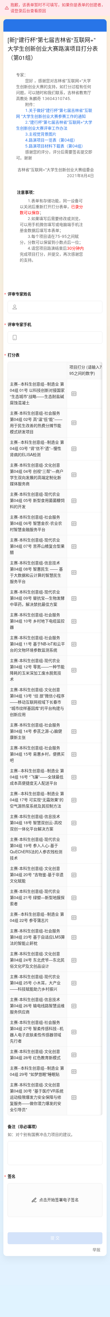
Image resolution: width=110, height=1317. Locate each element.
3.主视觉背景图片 (40, 134)
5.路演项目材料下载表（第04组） (50, 145)
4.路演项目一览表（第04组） (46, 140)
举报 (96, 1250)
